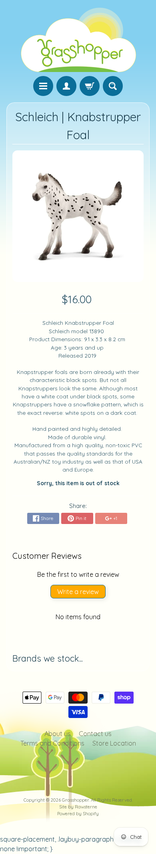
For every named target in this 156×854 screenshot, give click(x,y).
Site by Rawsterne (78, 807)
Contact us (95, 734)
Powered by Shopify (78, 813)
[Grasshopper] (78, 39)
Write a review (78, 592)
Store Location (114, 743)
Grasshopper (75, 800)
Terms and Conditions (52, 743)
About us (57, 734)
